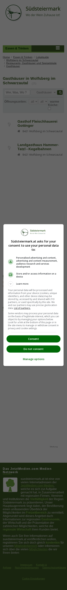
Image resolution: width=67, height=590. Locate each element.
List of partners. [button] (22, 308)
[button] (33, 283)
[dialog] (33, 295)
